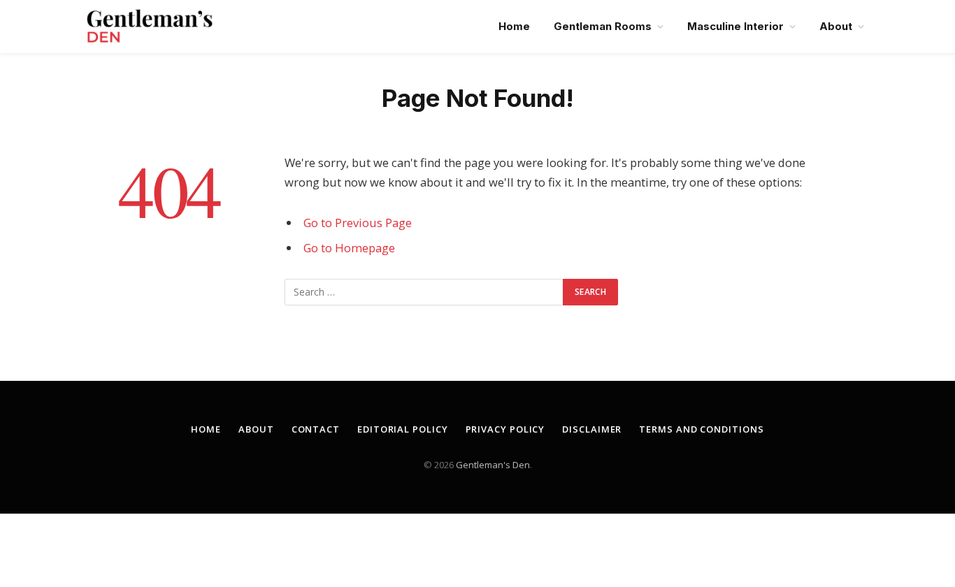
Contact (316, 429)
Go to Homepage (349, 248)
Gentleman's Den (493, 464)
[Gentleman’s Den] (149, 26)
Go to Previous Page (357, 223)
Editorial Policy (402, 429)
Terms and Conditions (701, 429)
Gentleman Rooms (603, 26)
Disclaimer (592, 429)
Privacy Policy (505, 429)
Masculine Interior (735, 26)
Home (514, 26)
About (835, 26)
